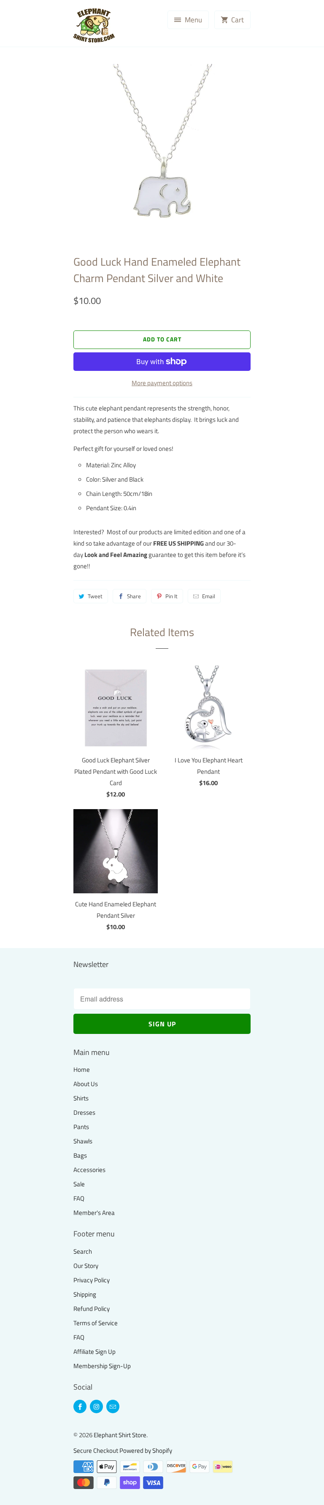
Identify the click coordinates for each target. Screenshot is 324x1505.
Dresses (84, 1112)
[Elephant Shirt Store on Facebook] (79, 1406)
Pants (81, 1127)
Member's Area (94, 1212)
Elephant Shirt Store (120, 1435)
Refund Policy (91, 1308)
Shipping (84, 1294)
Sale (79, 1184)
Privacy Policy (91, 1280)
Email (208, 596)
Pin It (171, 596)
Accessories (89, 1170)
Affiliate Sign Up (94, 1351)
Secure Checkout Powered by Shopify (122, 1450)
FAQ (78, 1198)
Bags (80, 1155)
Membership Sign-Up (102, 1366)
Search (82, 1251)
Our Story (85, 1266)
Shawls (82, 1141)
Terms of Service (95, 1323)
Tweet (95, 596)
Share (134, 596)
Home (81, 1069)
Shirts (81, 1098)
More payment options (162, 383)
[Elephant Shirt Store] (107, 26)
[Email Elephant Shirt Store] (112, 1406)
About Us (85, 1084)
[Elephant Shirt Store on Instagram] (96, 1406)
